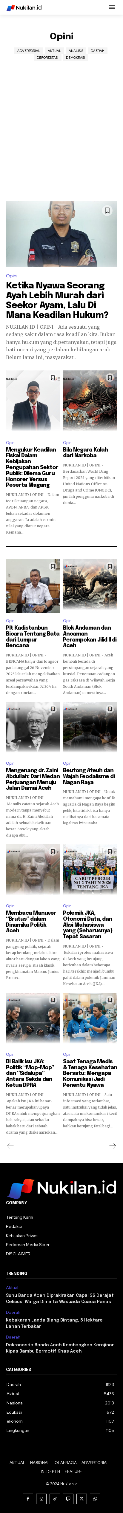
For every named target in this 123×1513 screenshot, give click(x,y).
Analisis (76, 51)
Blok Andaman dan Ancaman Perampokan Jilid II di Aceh (89, 636)
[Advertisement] (61, 136)
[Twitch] (68, 1499)
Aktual (54, 51)
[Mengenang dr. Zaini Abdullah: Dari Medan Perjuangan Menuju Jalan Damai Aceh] (33, 729)
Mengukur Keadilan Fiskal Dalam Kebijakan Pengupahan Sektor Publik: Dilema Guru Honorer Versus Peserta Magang (32, 467)
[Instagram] (41, 1499)
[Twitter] (81, 1499)
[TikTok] (55, 1499)
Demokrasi (75, 57)
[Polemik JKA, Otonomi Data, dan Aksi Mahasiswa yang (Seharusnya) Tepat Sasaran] (90, 871)
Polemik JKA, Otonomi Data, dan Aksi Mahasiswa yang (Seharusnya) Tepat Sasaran (88, 925)
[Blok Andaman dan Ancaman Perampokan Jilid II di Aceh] (90, 586)
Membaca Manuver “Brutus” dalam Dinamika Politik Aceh (31, 922)
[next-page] (112, 1145)
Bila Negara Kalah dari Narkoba (85, 453)
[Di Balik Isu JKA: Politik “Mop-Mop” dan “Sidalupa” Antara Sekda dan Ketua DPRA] (33, 1020)
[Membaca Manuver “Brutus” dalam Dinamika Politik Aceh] (33, 871)
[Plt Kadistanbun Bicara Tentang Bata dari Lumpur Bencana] (33, 586)
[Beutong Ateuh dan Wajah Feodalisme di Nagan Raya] (90, 729)
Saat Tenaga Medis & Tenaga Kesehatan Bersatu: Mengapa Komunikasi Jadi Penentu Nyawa (90, 1073)
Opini (11, 276)
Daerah (97, 51)
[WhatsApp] (95, 1499)
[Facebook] (28, 1499)
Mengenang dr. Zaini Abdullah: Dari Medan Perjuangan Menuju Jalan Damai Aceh (33, 779)
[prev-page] (10, 1145)
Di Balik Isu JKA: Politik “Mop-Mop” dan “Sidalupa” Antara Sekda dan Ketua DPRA (30, 1073)
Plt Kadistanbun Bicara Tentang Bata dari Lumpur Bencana (32, 636)
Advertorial (28, 51)
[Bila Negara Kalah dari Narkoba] (90, 402)
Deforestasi (48, 57)
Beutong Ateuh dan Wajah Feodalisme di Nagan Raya (89, 776)
